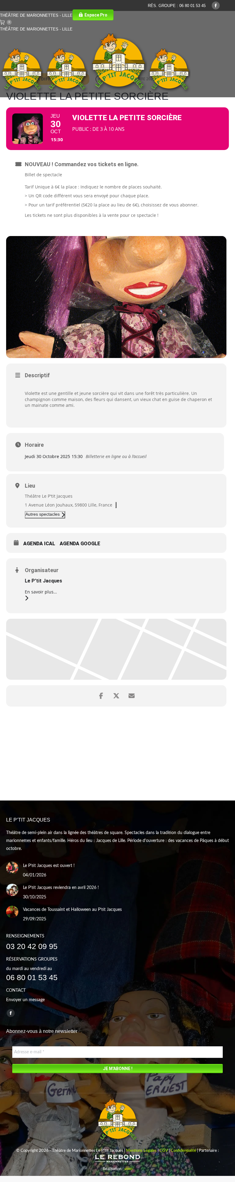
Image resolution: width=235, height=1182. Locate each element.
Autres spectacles (42, 514)
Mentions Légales (141, 1151)
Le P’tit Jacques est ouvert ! (49, 866)
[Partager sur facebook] (101, 696)
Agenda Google (80, 543)
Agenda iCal (39, 543)
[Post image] (12, 868)
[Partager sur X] (116, 696)
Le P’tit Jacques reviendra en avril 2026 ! (61, 888)
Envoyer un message (25, 1000)
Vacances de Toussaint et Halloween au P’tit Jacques (72, 910)
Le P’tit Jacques (43, 581)
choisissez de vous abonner (169, 205)
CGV (163, 1151)
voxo (128, 1169)
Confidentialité (183, 1151)
